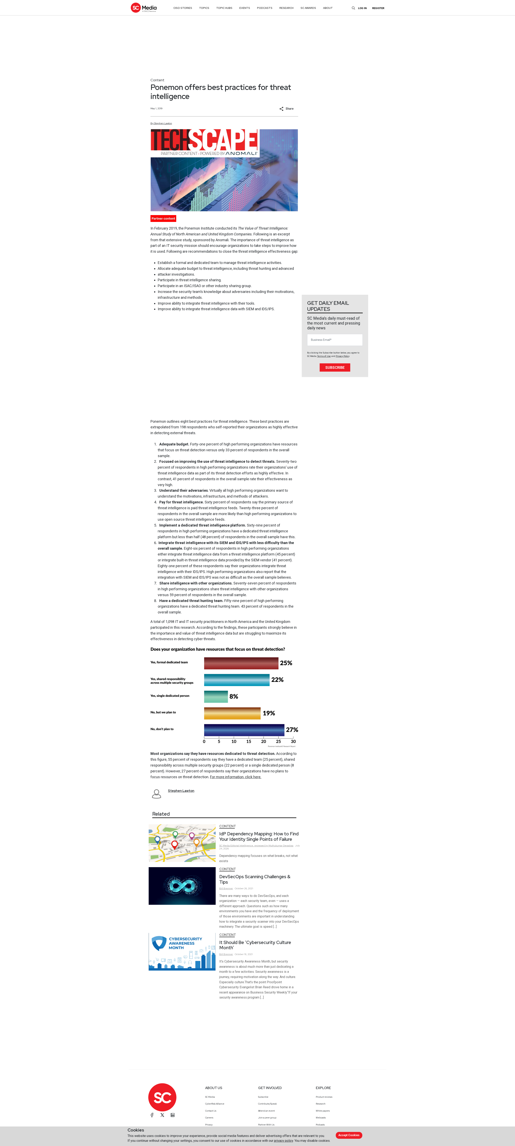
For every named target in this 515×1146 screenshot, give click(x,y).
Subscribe (335, 367)
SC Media (210, 1097)
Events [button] (244, 8)
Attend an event (266, 1110)
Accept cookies (348, 1135)
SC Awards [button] (308, 8)
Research (320, 1103)
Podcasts (320, 1124)
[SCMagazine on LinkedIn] (172, 1115)
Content (157, 80)
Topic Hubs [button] (224, 8)
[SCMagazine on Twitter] (162, 1115)
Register (378, 8)
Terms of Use (324, 356)
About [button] (328, 8)
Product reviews (324, 1097)
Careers (209, 1117)
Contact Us (210, 1110)
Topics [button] (204, 8)
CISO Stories (182, 8)
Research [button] (286, 8)
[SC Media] (144, 7)
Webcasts (321, 1117)
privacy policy (283, 1141)
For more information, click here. (235, 777)
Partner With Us (266, 1124)
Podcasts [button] (264, 8)
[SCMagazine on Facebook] (152, 1115)
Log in (362, 8)
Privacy (209, 1124)
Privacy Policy (342, 356)
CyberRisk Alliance (214, 1103)
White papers (323, 1110)
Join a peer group (267, 1117)
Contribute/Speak (267, 1103)
